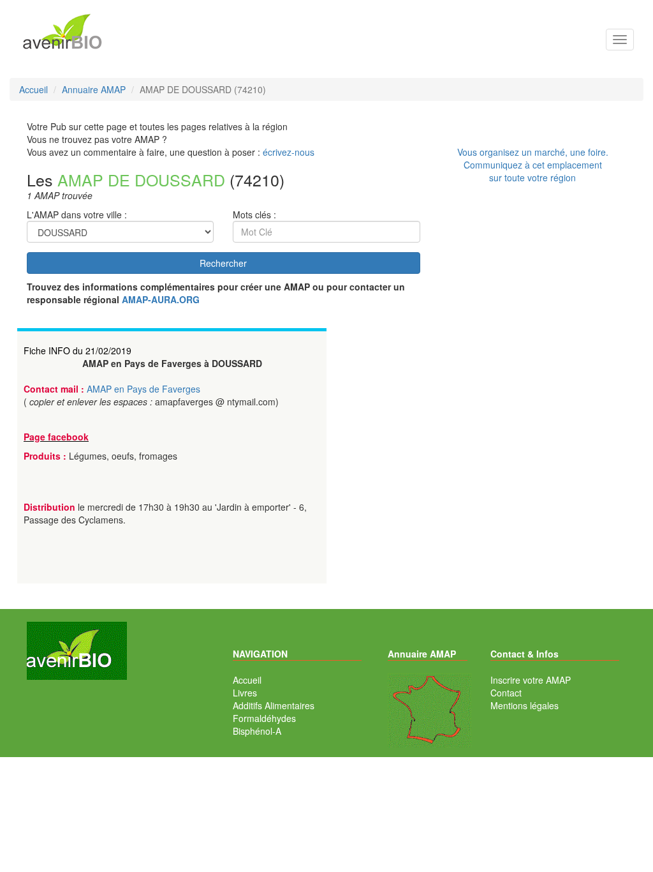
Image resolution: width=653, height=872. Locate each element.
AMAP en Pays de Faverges (143, 388)
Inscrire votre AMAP (530, 679)
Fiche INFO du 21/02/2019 (77, 350)
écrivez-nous (288, 152)
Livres (245, 692)
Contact (506, 692)
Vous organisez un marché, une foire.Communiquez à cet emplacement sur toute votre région (532, 165)
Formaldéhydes (264, 718)
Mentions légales (524, 705)
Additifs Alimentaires (273, 705)
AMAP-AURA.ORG (161, 299)
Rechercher (223, 263)
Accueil (247, 679)
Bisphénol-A (257, 731)
